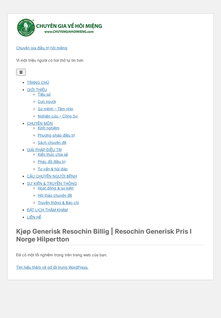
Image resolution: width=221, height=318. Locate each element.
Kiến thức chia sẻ (53, 154)
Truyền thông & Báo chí (58, 202)
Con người (47, 101)
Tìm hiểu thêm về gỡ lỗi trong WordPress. (52, 267)
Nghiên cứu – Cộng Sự (58, 116)
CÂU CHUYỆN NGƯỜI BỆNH (52, 176)
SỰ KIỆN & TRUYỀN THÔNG (52, 183)
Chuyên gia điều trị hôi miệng (41, 48)
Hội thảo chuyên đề (55, 195)
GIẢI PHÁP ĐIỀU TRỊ (44, 149)
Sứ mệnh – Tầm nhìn (55, 108)
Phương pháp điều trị (56, 135)
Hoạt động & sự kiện (56, 188)
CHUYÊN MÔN (40, 123)
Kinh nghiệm (48, 128)
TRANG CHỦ (38, 82)
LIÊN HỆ (34, 217)
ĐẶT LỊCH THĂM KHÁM (47, 210)
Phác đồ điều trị (51, 161)
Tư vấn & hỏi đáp (53, 169)
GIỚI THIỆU (37, 89)
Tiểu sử (44, 94)
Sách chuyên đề (52, 142)
